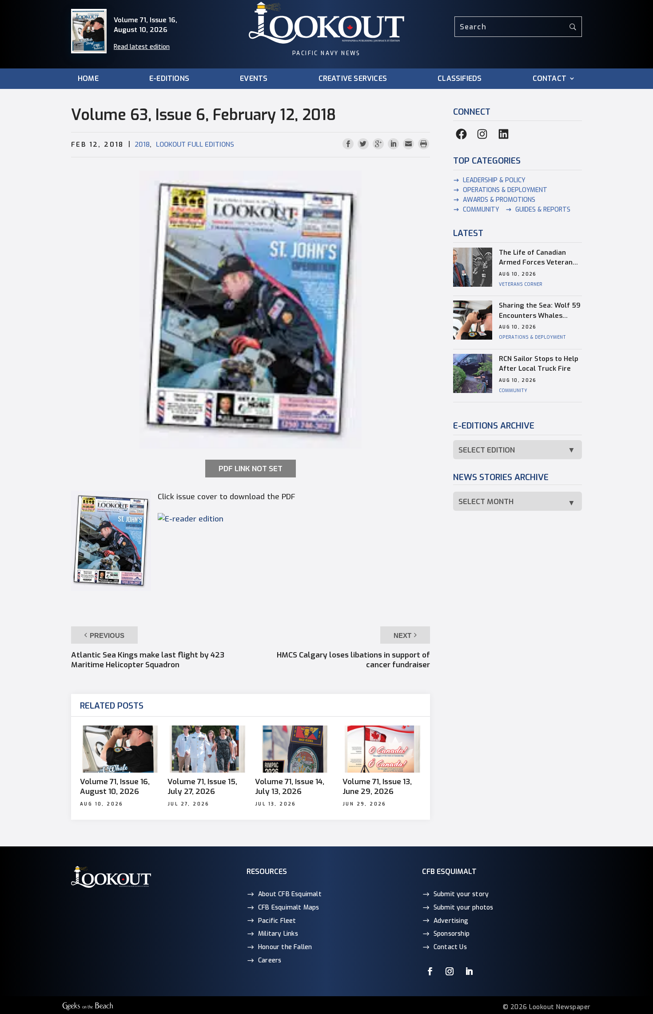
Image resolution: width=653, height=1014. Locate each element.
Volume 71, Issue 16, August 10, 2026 (115, 787)
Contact (549, 79)
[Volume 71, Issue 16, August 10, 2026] (119, 749)
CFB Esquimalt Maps (288, 907)
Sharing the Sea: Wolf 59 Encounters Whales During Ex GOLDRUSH (540, 311)
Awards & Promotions (499, 200)
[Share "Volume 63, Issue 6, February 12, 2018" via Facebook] (349, 144)
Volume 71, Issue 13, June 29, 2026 (377, 787)
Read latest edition (142, 47)
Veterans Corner (520, 284)
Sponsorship (452, 934)
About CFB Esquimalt (290, 894)
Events (253, 79)
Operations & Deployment (505, 190)
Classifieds (460, 79)
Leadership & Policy (494, 180)
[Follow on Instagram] (450, 971)
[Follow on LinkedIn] (469, 971)
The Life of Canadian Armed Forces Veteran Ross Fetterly (536, 258)
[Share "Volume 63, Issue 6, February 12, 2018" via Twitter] (364, 144)
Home (88, 79)
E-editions (169, 79)
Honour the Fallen (285, 947)
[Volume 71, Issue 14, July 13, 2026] (294, 749)
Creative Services (353, 79)
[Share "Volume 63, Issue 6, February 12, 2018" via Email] (409, 144)
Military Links (278, 934)
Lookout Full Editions (195, 144)
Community (481, 209)
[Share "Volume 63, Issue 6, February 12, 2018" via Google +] (379, 144)
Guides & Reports (542, 209)
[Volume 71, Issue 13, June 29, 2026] (381, 749)
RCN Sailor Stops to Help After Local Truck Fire (538, 363)
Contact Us (450, 947)
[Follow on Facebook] (430, 971)
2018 (142, 144)
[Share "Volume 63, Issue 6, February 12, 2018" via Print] (423, 144)
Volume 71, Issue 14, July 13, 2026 (289, 787)
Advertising (451, 921)
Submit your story (461, 894)
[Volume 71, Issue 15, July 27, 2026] (206, 749)
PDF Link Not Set (251, 469)
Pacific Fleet (277, 921)
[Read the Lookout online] (190, 519)
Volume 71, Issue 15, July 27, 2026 (202, 787)
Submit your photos (464, 907)
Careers (269, 960)
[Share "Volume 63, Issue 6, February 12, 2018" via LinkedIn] (394, 144)
